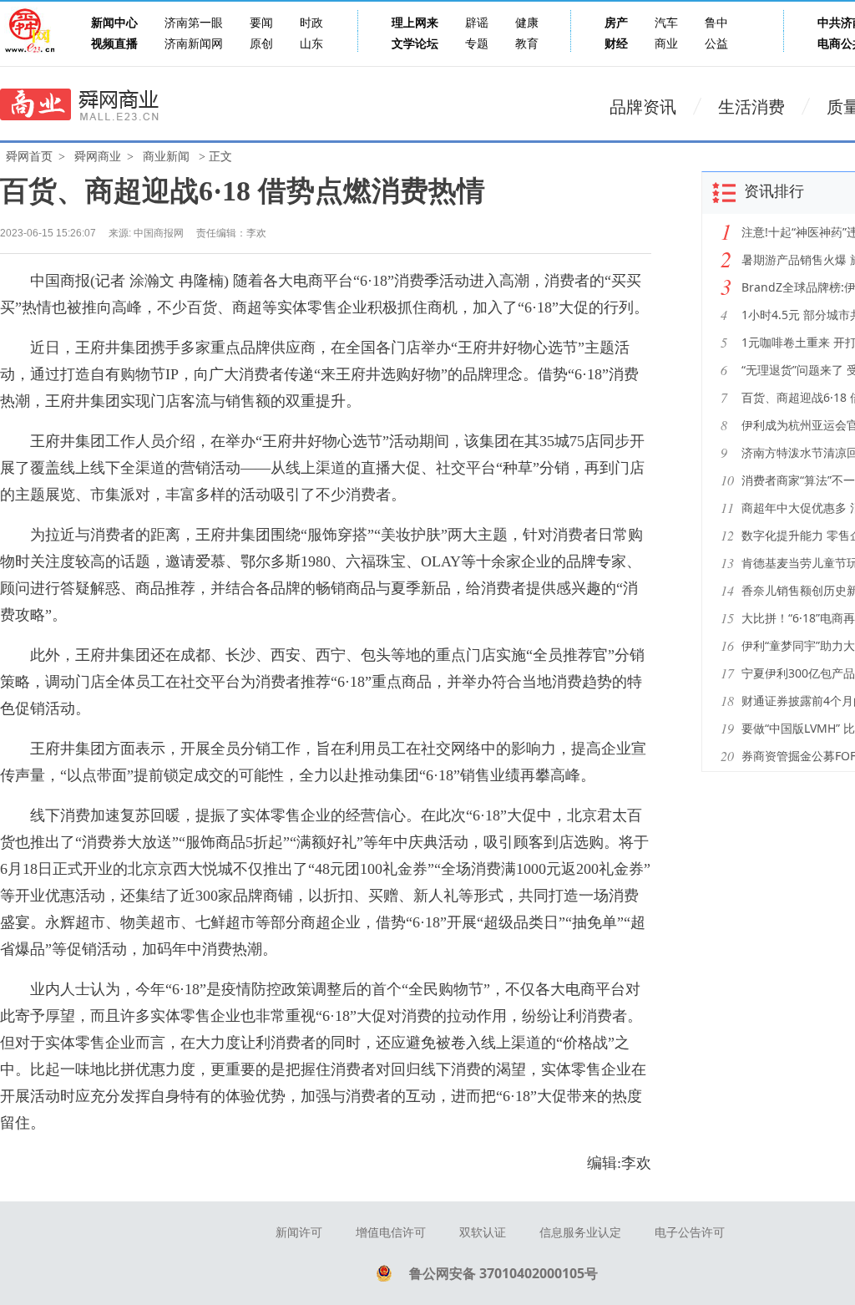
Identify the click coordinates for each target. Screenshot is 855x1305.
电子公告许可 (690, 1232)
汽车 (666, 23)
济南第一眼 (193, 23)
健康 (527, 23)
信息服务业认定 (580, 1232)
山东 (311, 44)
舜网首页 (29, 156)
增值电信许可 (391, 1232)
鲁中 (716, 23)
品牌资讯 (643, 107)
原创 (261, 44)
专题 (476, 44)
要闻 (261, 23)
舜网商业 (97, 156)
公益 (716, 44)
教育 (527, 44)
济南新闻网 (193, 44)
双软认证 (482, 1232)
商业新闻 (166, 156)
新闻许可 (299, 1232)
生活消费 (751, 107)
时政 (311, 23)
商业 (666, 44)
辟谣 (476, 23)
